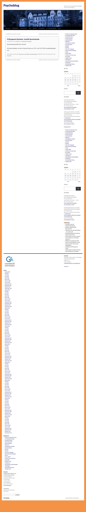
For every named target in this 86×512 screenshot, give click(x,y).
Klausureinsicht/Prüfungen (70, 50)
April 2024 (7, 314)
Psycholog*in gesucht (69, 224)
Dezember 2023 (8, 320)
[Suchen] (78, 93)
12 (65, 79)
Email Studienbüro (7, 485)
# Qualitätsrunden (69, 37)
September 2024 (8, 306)
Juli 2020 (6, 381)
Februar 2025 (7, 299)
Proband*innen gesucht (70, 225)
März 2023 (7, 333)
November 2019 (8, 393)
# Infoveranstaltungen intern (71, 34)
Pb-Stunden (67, 56)
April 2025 (7, 296)
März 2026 (7, 279)
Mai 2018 (7, 420)
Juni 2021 (7, 365)
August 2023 (7, 326)
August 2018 (7, 416)
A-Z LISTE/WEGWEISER (51, 28)
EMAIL (59, 28)
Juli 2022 (6, 345)
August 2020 (7, 380)
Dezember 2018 (8, 410)
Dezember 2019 (8, 392)
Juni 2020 (7, 383)
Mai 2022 (7, 348)
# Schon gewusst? (69, 38)
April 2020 (7, 386)
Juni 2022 (7, 347)
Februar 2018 (7, 425)
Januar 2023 (7, 336)
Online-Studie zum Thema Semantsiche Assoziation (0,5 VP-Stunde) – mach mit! (73, 238)
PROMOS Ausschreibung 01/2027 (72, 240)
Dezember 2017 (8, 428)
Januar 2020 (7, 390)
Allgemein (67, 41)
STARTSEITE (7, 28)
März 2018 (7, 423)
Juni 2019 (7, 401)
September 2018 (8, 414)
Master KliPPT (68, 53)
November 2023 (8, 321)
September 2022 (8, 342)
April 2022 (7, 350)
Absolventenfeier (68, 40)
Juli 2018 (6, 417)
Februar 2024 (7, 317)
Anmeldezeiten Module (70, 43)
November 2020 (8, 375)
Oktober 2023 (7, 323)
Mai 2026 (7, 276)
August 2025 (7, 290)
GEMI (30, 28)
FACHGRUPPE (42, 28)
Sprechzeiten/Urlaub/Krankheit (30, 54)
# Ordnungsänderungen (70, 35)
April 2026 (7, 278)
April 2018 (7, 422)
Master (66, 52)
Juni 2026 (7, 275)
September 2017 (8, 432)
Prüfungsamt (21, 54)
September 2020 (8, 378)
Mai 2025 (7, 294)
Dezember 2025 (8, 284)
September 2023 (8, 324)
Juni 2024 (7, 311)
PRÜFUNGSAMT (23, 28)
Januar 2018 (7, 426)
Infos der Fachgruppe (69, 49)
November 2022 (8, 339)
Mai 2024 (7, 312)
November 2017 (8, 429)
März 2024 (7, 315)
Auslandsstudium (68, 44)
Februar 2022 (7, 353)
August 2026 (7, 272)
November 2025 (8, 285)
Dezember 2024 (8, 302)
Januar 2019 (7, 408)
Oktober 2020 (7, 377)
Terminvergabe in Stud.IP (69, 108)
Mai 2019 (7, 402)
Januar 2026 (7, 282)
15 (72, 79)
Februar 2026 (7, 281)
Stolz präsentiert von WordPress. (72, 498)
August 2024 (7, 308)
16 (75, 79)
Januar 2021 (7, 372)
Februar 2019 (7, 407)
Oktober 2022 (7, 341)
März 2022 (7, 351)
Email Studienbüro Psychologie (70, 107)
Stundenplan (67, 62)
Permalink (9, 55)
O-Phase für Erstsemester (70, 55)
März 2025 (7, 297)
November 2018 (8, 411)
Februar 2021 (7, 371)
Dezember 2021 (8, 356)
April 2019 (7, 404)
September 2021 (8, 360)
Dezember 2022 (8, 338)
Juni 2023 (7, 329)
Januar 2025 (7, 300)
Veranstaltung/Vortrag (69, 64)
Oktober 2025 (7, 287)
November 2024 (8, 303)
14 (70, 79)
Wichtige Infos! (68, 65)
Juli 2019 (6, 399)
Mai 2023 (7, 330)
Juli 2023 (6, 327)
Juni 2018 (7, 419)
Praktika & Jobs (68, 58)
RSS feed (67, 222)
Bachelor (67, 46)
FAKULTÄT (35, 28)
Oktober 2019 (7, 395)
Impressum (66, 266)
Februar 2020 (7, 389)
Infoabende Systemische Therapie (12, 34)
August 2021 (7, 362)
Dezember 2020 (8, 374)
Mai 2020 (7, 384)
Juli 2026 (6, 273)
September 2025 (8, 288)
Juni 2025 (7, 293)
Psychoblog (11, 5)
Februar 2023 (7, 335)
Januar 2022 (7, 354)
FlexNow (67, 47)
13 (67, 79)
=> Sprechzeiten (67, 117)
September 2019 (8, 396)
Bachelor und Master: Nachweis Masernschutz (49, 34)
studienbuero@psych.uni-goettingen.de (72, 263)
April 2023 (7, 332)
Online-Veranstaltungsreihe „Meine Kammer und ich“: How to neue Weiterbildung (72, 244)
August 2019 (7, 398)
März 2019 (7, 405)
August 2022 (7, 344)
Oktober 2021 (7, 359)
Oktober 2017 (7, 431)
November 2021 (8, 357)
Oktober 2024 (7, 305)
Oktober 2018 (7, 413)
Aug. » (79, 85)
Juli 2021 (6, 363)
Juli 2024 (6, 309)
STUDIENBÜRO (15, 28)
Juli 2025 (6, 291)
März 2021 (7, 369)
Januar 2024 (7, 318)
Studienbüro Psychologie (26, 41)
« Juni (68, 85)
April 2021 (7, 368)
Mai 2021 (7, 366)
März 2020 (7, 387)
